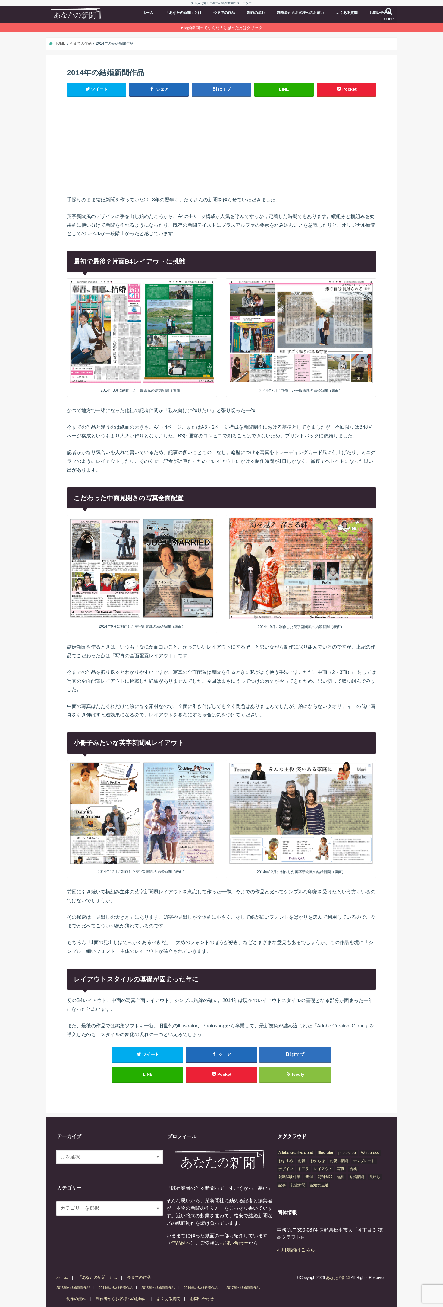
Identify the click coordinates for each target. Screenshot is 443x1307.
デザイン (285, 1169)
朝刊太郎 (325, 1177)
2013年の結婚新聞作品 (73, 1287)
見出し (374, 1177)
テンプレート (364, 1161)
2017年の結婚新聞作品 (243, 1287)
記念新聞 (298, 1185)
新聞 (309, 1177)
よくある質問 (347, 13)
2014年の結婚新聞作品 (116, 1287)
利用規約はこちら (296, 1249)
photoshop (347, 1153)
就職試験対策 (289, 1177)
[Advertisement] (221, 145)
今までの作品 (224, 13)
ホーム (148, 13)
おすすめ (285, 1161)
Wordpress (370, 1153)
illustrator (325, 1153)
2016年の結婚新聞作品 (201, 1287)
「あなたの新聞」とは (183, 13)
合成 (353, 1169)
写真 (340, 1169)
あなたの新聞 (338, 1277)
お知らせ (317, 1161)
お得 (301, 1161)
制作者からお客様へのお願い (300, 13)
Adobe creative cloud (295, 1153)
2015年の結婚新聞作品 (158, 1287)
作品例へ (180, 1242)
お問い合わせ (380, 13)
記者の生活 (319, 1185)
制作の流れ (256, 13)
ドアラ (303, 1169)
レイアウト (323, 1169)
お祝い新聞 (339, 1161)
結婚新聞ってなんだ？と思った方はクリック (223, 27)
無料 (340, 1177)
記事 (282, 1185)
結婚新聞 (357, 1177)
